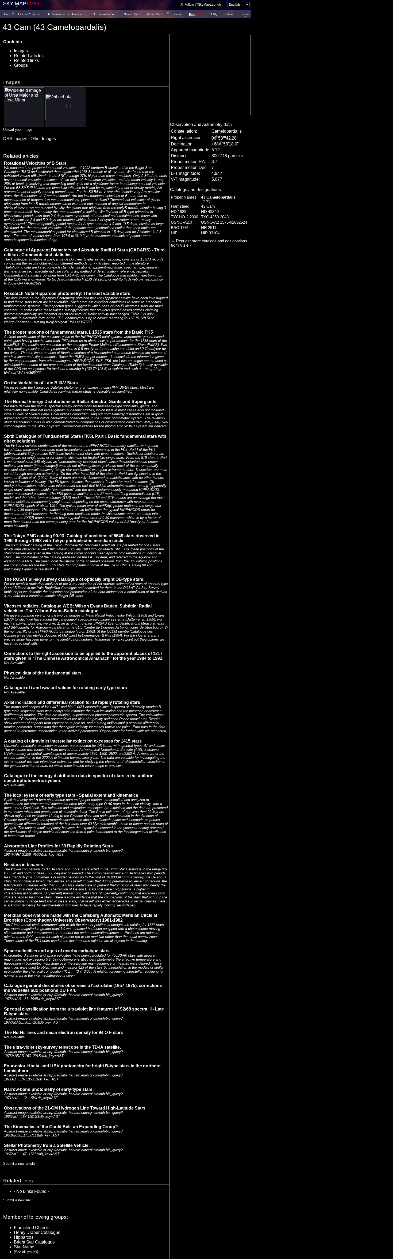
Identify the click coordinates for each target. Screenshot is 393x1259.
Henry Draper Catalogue (37, 1232)
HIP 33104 (210, 233)
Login (245, 14)
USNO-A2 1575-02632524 (224, 222)
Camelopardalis (226, 131)
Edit (206, 201)
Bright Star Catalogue (34, 1242)
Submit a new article (19, 1164)
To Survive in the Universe (65, 14)
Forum (176, 14)
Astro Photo (155, 14)
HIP (174, 233)
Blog (196, 15)
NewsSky (131, 14)
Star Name (24, 1247)
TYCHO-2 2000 (184, 217)
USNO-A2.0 (181, 222)
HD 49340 (210, 212)
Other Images (43, 138)
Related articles (29, 55)
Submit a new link (17, 1200)
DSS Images (15, 138)
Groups (21, 65)
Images (21, 51)
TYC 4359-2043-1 (216, 217)
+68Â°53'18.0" (225, 144)
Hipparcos (23, 1237)
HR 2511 (208, 228)
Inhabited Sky (106, 14)
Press (229, 14)
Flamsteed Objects (31, 1227)
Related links (26, 60)
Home (6, 14)
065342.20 (224, 138)
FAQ (214, 14)
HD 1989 (178, 212)
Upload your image (17, 130)
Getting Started (29, 14)
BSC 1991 (180, 228)
